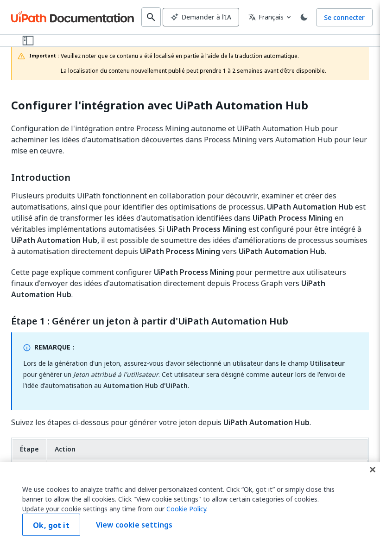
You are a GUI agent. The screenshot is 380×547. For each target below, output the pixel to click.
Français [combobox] (266, 17)
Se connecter (344, 17)
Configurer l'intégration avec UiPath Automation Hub (159, 105)
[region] (190, 504)
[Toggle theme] (304, 17)
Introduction (40, 177)
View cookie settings (134, 524)
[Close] (372, 469)
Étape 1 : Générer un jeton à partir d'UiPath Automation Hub (149, 321)
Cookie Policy (186, 509)
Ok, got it (51, 525)
